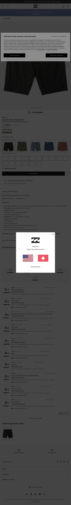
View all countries (35, 266)
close (53, 234)
